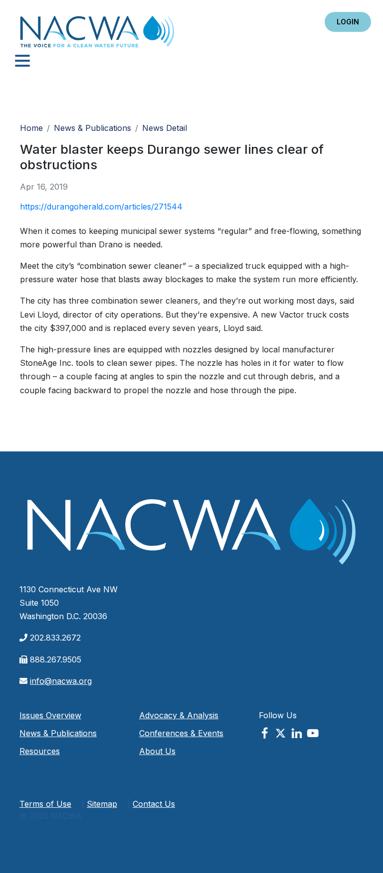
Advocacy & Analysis (178, 715)
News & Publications (92, 128)
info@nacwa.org (61, 681)
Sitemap (102, 804)
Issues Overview (50, 715)
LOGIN (348, 21)
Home (97, 34)
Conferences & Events (181, 733)
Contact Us (154, 804)
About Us (157, 751)
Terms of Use (45, 804)
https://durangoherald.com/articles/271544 (101, 207)
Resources (39, 751)
